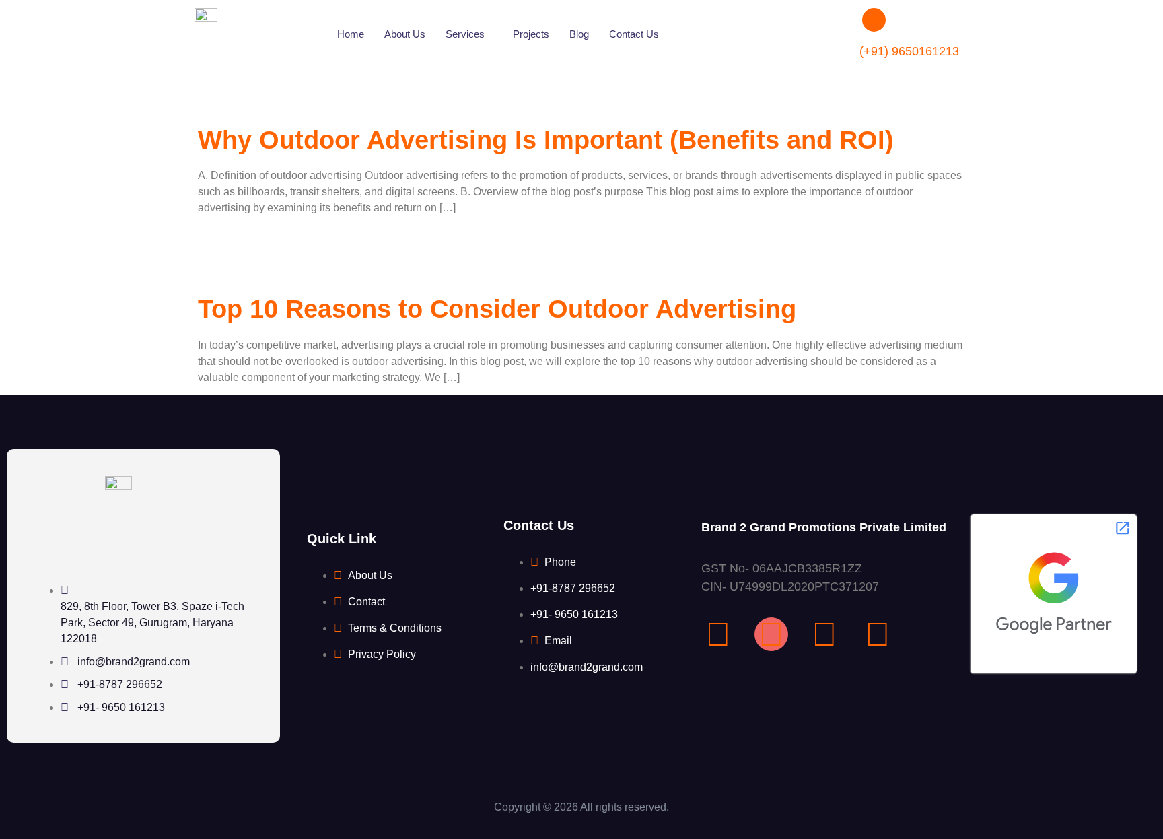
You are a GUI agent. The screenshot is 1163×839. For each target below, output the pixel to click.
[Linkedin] (824, 634)
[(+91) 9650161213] (873, 19)
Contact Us (634, 34)
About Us (404, 34)
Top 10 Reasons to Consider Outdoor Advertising (497, 309)
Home (350, 34)
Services (465, 34)
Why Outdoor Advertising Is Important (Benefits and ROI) (546, 140)
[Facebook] (718, 634)
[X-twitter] (877, 634)
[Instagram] (771, 634)
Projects (531, 34)
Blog (579, 34)
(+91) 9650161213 (909, 51)
